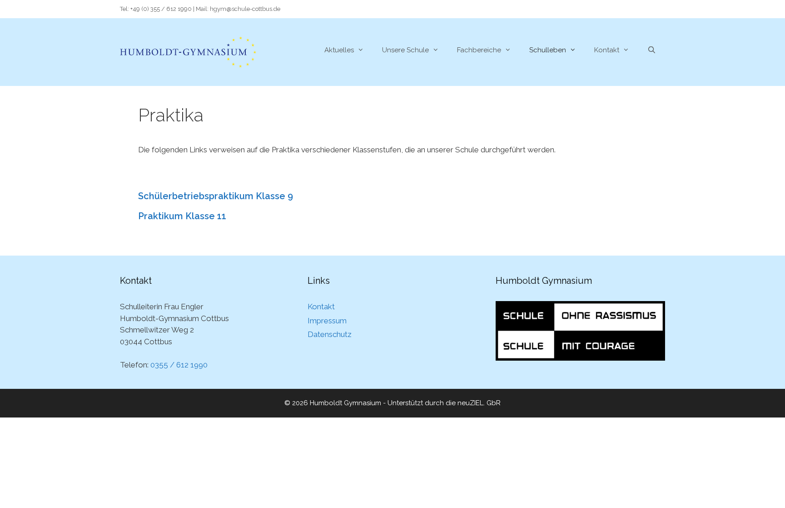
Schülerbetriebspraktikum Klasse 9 (215, 196)
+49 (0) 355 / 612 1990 (161, 8)
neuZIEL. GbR (479, 403)
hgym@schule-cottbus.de (245, 8)
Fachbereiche (479, 50)
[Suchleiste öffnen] (651, 50)
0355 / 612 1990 (179, 364)
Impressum (327, 320)
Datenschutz (330, 334)
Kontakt (606, 50)
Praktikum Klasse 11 (182, 216)
